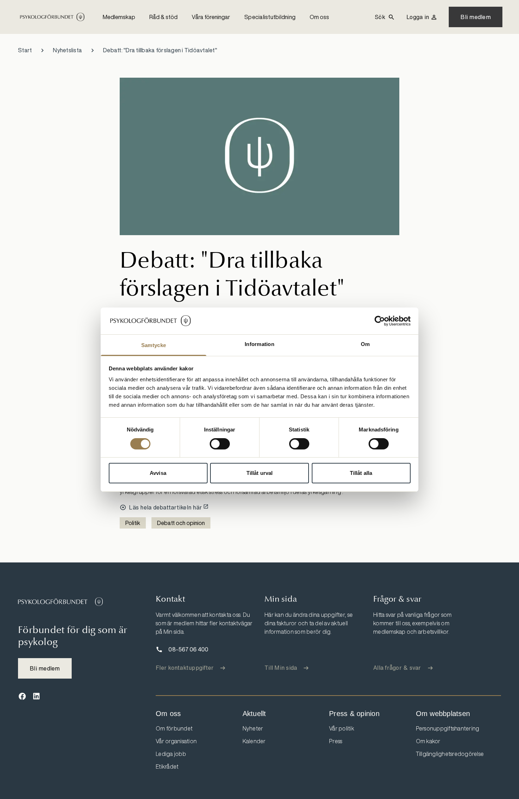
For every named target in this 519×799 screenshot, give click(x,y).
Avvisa (158, 473)
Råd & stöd (163, 17)
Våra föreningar (211, 17)
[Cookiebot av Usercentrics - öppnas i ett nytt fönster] (380, 321)
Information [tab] (259, 344)
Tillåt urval (259, 473)
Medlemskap (119, 17)
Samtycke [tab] (153, 345)
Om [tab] (365, 344)
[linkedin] (36, 696)
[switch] (220, 443)
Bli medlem (475, 17)
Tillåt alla (361, 473)
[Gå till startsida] (60, 602)
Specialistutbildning (270, 17)
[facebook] (22, 696)
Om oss (319, 17)
